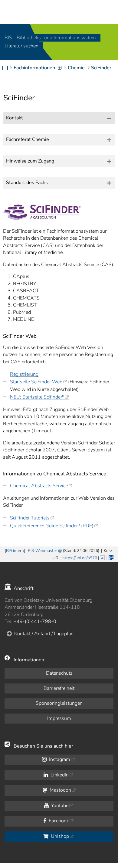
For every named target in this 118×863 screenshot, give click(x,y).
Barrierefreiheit (59, 688)
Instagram (59, 759)
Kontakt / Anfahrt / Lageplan (44, 633)
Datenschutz (59, 673)
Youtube (59, 805)
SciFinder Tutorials (30, 518)
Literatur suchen (21, 46)
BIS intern (15, 550)
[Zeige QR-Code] (110, 557)
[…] (5, 67)
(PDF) (51, 525)
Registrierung (24, 374)
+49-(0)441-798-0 (35, 621)
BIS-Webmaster (42, 550)
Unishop (59, 836)
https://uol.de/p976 (79, 558)
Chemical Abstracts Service (39, 485)
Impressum (59, 718)
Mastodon (59, 790)
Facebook (58, 820)
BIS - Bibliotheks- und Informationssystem (50, 37)
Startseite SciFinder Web (36, 381)
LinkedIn (59, 775)
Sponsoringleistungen (59, 703)
